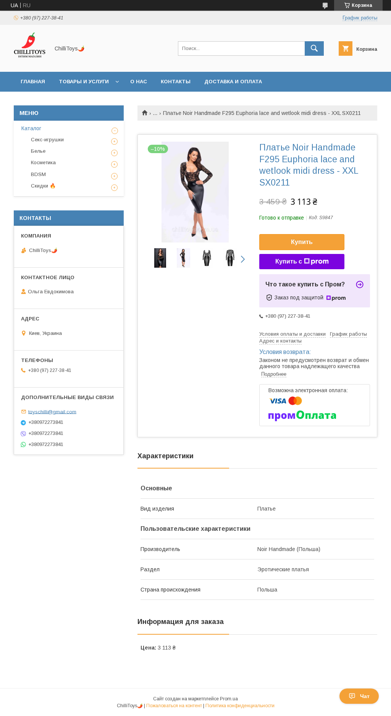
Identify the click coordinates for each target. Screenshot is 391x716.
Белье (38, 151)
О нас (138, 81)
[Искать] (314, 48)
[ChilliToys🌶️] (29, 62)
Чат (365, 696)
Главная (33, 81)
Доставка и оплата (233, 81)
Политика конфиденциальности (240, 705)
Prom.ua (229, 698)
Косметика (43, 162)
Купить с (288, 261)
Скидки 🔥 (43, 186)
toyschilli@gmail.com (52, 411)
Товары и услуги (84, 81)
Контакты (176, 81)
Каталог (31, 128)
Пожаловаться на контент (174, 705)
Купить (302, 242)
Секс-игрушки (47, 139)
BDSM (38, 174)
